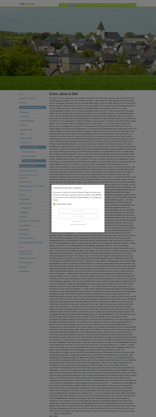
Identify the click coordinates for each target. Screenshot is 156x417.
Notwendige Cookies (64, 204)
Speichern (78, 216)
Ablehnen (78, 211)
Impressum (73, 224)
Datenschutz (82, 224)
